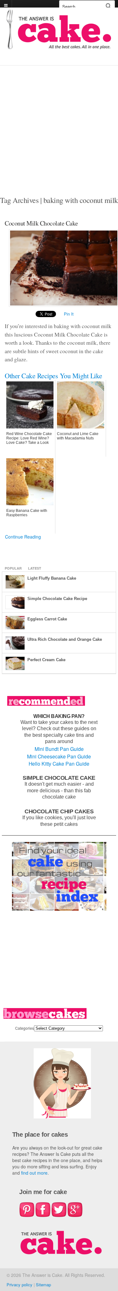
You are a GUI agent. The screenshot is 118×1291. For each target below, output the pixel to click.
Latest (34, 568)
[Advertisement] (59, 127)
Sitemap (43, 1285)
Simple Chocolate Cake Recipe (57, 598)
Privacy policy (19, 1285)
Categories (24, 1028)
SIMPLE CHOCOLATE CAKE (59, 777)
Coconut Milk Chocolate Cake (41, 223)
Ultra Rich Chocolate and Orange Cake (64, 639)
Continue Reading (23, 537)
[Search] (108, 6)
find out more (34, 1173)
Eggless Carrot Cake (47, 619)
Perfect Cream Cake (46, 659)
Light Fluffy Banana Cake (51, 578)
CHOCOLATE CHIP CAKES (59, 811)
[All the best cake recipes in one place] (59, 46)
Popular (13, 568)
